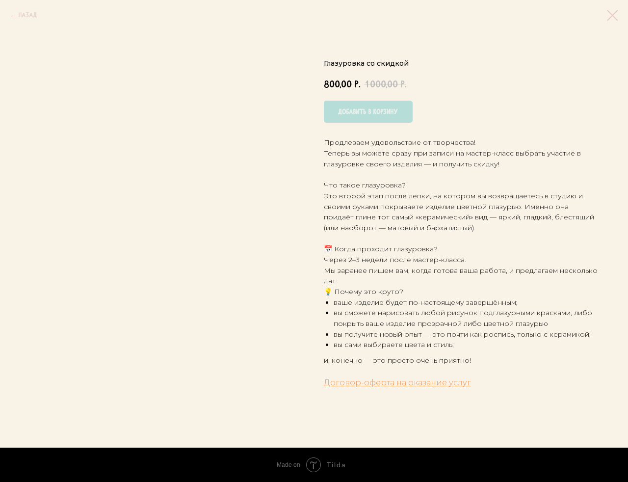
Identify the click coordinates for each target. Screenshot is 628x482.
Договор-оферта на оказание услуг (397, 382)
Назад (28, 15)
